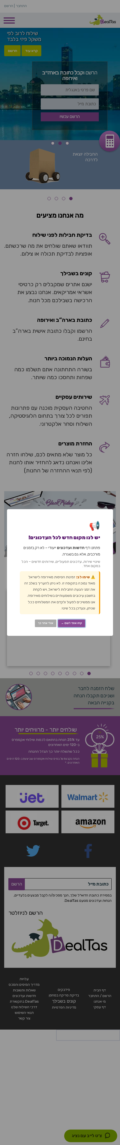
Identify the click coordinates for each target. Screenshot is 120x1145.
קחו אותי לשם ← (71, 623)
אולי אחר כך (45, 623)
